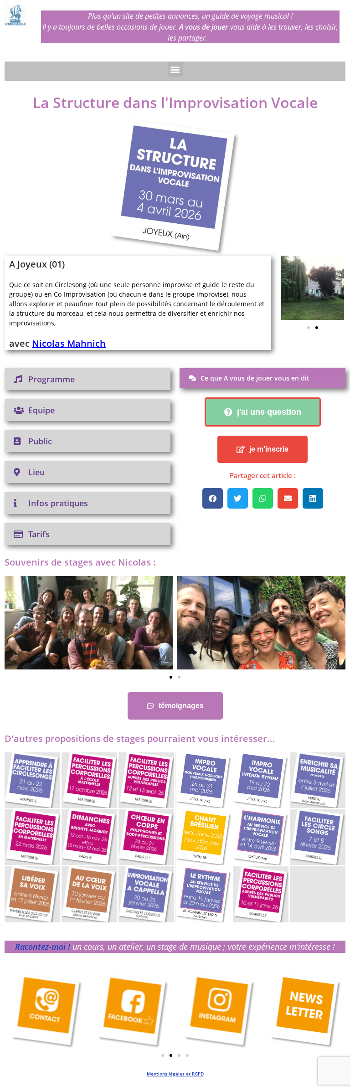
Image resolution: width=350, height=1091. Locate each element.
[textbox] (137, 304)
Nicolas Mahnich (69, 343)
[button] (175, 69)
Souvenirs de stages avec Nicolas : (80, 562)
